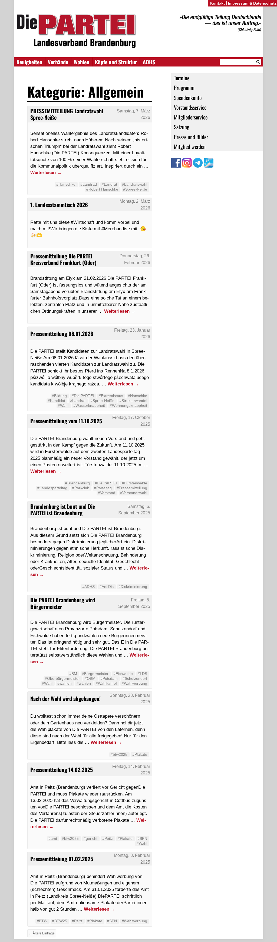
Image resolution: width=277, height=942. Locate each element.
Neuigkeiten (29, 62)
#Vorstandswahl (133, 493)
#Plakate (139, 754)
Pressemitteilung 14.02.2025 (61, 769)
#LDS (142, 673)
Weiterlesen (46, 172)
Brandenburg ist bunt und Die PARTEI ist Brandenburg (62, 509)
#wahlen (64, 683)
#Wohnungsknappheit (128, 405)
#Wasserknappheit (89, 405)
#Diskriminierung (132, 586)
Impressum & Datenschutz (252, 3)
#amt (52, 838)
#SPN (142, 838)
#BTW (42, 921)
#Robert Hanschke (102, 189)
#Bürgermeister (95, 673)
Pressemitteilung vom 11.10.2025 (66, 421)
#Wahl (63, 405)
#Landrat (109, 184)
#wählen (84, 683)
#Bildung (59, 396)
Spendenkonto (188, 98)
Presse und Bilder (191, 137)
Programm (184, 88)
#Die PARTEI (83, 396)
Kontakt (217, 3)
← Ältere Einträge (42, 933)
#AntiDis (107, 586)
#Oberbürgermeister (62, 678)
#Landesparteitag (52, 488)
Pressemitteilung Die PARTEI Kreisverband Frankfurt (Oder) (63, 259)
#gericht (90, 838)
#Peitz (107, 838)
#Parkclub (80, 488)
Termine (181, 78)
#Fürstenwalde (134, 483)
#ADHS (88, 586)
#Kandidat (56, 400)
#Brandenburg (77, 483)
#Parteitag (103, 488)
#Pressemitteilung (132, 488)
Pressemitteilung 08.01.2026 (61, 333)
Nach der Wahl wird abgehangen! (65, 698)
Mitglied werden (190, 146)
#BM (73, 673)
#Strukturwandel (133, 400)
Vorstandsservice (190, 107)
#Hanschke (65, 184)
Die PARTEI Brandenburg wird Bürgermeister (62, 603)
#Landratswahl (134, 184)
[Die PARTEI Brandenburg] (138, 31)
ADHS (149, 62)
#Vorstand (106, 493)
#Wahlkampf (106, 683)
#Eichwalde (123, 673)
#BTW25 (59, 921)
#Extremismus (111, 396)
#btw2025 (119, 754)
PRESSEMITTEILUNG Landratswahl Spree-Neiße (66, 114)
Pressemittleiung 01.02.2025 (61, 859)
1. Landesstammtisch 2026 (59, 205)
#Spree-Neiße (135, 189)
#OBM (90, 678)
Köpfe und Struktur (116, 62)
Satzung (181, 127)
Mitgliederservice (190, 117)
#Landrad (88, 184)
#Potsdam (109, 678)
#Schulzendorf (135, 678)
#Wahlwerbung (134, 683)
